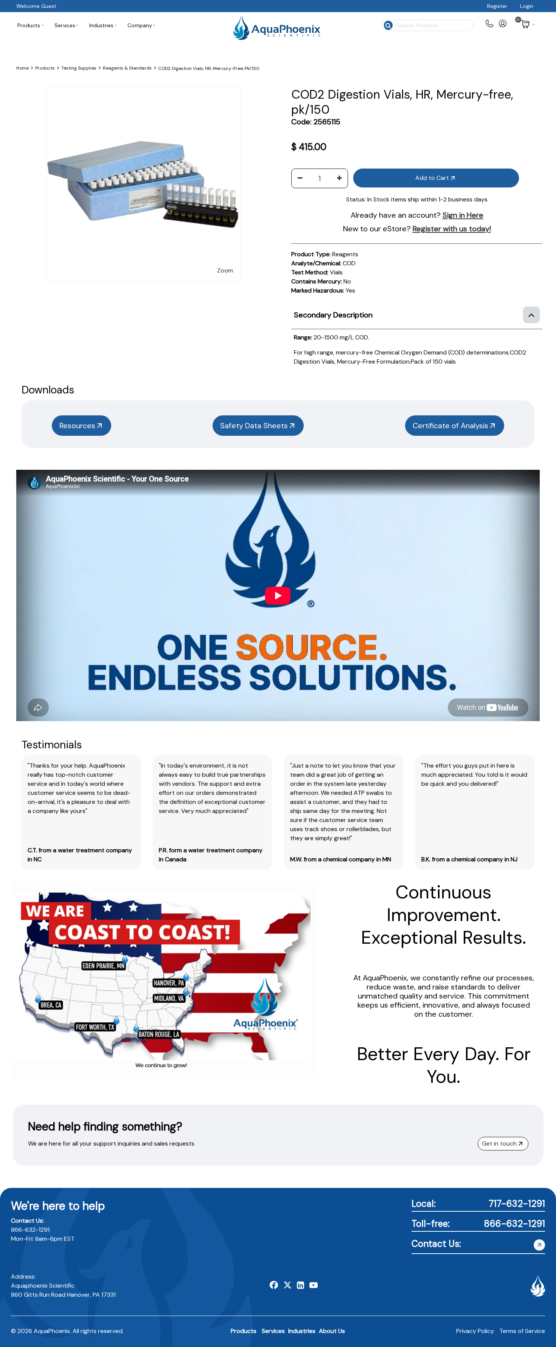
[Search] (387, 24)
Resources (77, 425)
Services (273, 1331)
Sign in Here (463, 215)
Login (526, 6)
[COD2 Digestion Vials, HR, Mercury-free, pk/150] (143, 92)
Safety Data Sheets (254, 425)
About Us (332, 1331)
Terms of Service (522, 1331)
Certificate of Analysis (450, 425)
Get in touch (499, 1143)
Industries (301, 1331)
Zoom (225, 270)
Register (497, 6)
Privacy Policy (475, 1331)
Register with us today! (452, 229)
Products (243, 1331)
